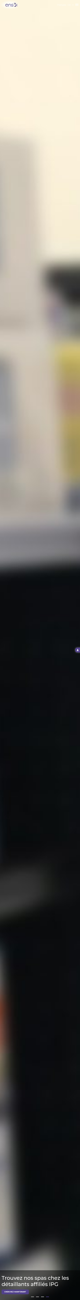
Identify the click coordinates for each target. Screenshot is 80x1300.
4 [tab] (47, 1296)
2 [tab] (37, 1296)
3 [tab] (42, 1296)
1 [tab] (32, 1296)
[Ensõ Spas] (11, 4)
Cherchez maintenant (15, 1292)
